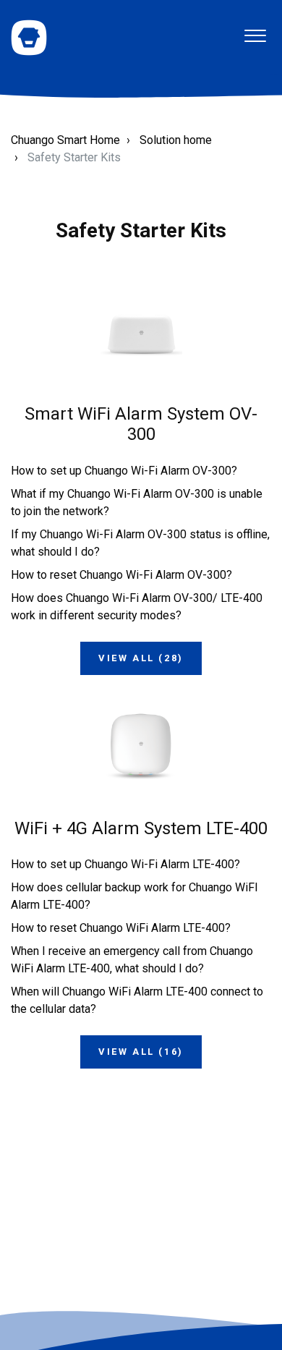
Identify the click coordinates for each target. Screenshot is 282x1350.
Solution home (176, 140)
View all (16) (141, 1051)
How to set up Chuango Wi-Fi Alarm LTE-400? (125, 864)
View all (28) (141, 658)
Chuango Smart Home (65, 140)
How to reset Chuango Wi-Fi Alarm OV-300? (121, 575)
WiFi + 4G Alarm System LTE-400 (141, 828)
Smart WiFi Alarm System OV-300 (141, 424)
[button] (255, 30)
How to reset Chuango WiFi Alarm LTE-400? (121, 928)
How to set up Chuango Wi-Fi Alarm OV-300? (124, 470)
